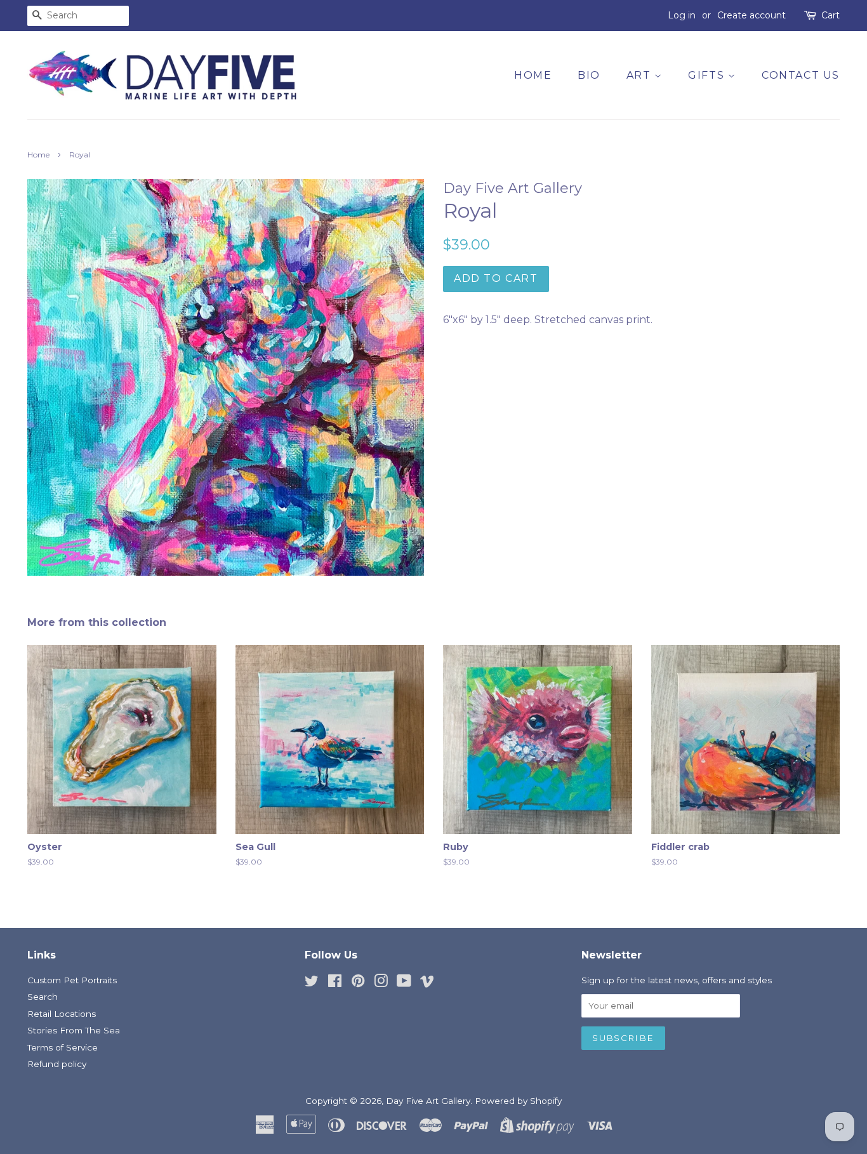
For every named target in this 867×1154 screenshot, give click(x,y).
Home (533, 75)
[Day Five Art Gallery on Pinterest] (358, 983)
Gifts (708, 75)
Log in (682, 15)
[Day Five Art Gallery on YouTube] (404, 983)
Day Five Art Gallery (428, 1101)
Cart (830, 15)
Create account (751, 15)
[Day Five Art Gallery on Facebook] (335, 983)
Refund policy (56, 1064)
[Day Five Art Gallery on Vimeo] (427, 983)
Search (42, 997)
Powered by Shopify (518, 1101)
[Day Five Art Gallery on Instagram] (381, 983)
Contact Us (801, 75)
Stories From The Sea (73, 1030)
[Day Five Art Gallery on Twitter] (312, 983)
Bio (589, 75)
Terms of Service (62, 1047)
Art (640, 75)
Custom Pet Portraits (72, 980)
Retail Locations (61, 1014)
